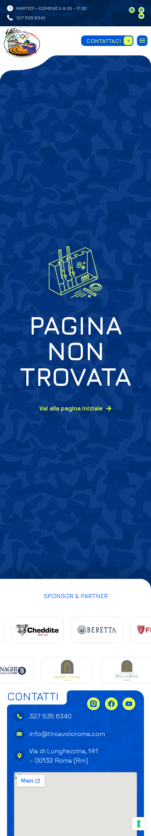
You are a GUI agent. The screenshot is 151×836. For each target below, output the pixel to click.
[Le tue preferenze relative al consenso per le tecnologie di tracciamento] (138, 823)
